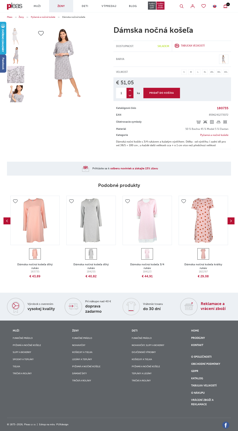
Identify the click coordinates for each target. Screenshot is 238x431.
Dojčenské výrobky (144, 352)
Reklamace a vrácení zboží (213, 306)
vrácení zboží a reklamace (202, 402)
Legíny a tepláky (82, 359)
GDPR (195, 371)
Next (231, 220)
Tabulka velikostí (204, 385)
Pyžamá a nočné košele (43, 17)
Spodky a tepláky (23, 359)
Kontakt (197, 345)
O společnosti (201, 356)
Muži (37, 6)
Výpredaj (109, 6)
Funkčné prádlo (23, 338)
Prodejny (198, 338)
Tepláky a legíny (142, 373)
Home (195, 330)
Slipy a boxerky (22, 352)
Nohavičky (78, 345)
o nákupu (198, 392)
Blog (133, 6)
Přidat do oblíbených (15, 201)
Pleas (9, 17)
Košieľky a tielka (82, 352)
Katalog (197, 378)
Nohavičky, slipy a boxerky (148, 345)
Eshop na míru (47, 424)
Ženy (61, 6)
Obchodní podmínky (205, 363)
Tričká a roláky (22, 373)
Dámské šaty (79, 373)
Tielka (16, 366)
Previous (6, 220)
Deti (85, 6)
